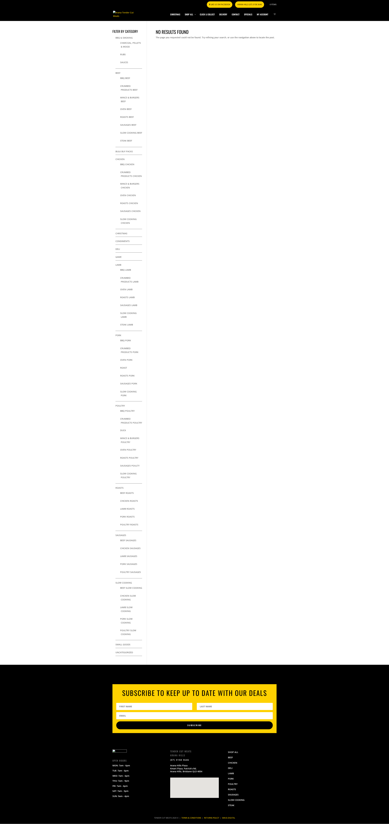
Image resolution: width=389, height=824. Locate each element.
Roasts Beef (127, 117)
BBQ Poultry (127, 410)
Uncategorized (124, 652)
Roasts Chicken (129, 203)
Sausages (120, 535)
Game (118, 256)
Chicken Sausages (130, 548)
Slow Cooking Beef (131, 132)
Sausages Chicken (130, 211)
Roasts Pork (127, 375)
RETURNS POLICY (211, 818)
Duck (123, 430)
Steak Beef (126, 140)
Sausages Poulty (129, 465)
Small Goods (122, 644)
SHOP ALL (233, 752)
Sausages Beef (128, 124)
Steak (231, 805)
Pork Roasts (127, 516)
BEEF (230, 757)
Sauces (124, 62)
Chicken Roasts (129, 500)
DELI (230, 768)
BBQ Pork (125, 340)
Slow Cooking (123, 582)
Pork (118, 335)
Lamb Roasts (127, 508)
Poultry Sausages (130, 572)
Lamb (118, 264)
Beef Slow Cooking (131, 587)
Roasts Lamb (127, 297)
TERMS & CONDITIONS (191, 818)
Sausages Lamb (128, 305)
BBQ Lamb (125, 269)
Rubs (123, 54)
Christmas (121, 233)
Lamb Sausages (128, 556)
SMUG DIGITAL (228, 818)
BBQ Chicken (127, 164)
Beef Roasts (127, 493)
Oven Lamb (126, 289)
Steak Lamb (126, 324)
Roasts (119, 487)
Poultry (120, 405)
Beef (117, 73)
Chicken (120, 159)
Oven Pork (126, 359)
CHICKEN (232, 762)
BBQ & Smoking (124, 37)
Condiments (122, 241)
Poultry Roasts (129, 524)
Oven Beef (126, 109)
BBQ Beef (125, 78)
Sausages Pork (128, 383)
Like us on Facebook (220, 4)
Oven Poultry (128, 449)
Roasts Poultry (129, 457)
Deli (117, 249)
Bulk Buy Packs (124, 151)
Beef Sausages (128, 540)
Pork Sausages (128, 564)
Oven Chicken (128, 195)
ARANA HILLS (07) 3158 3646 (249, 4)
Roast (123, 367)
